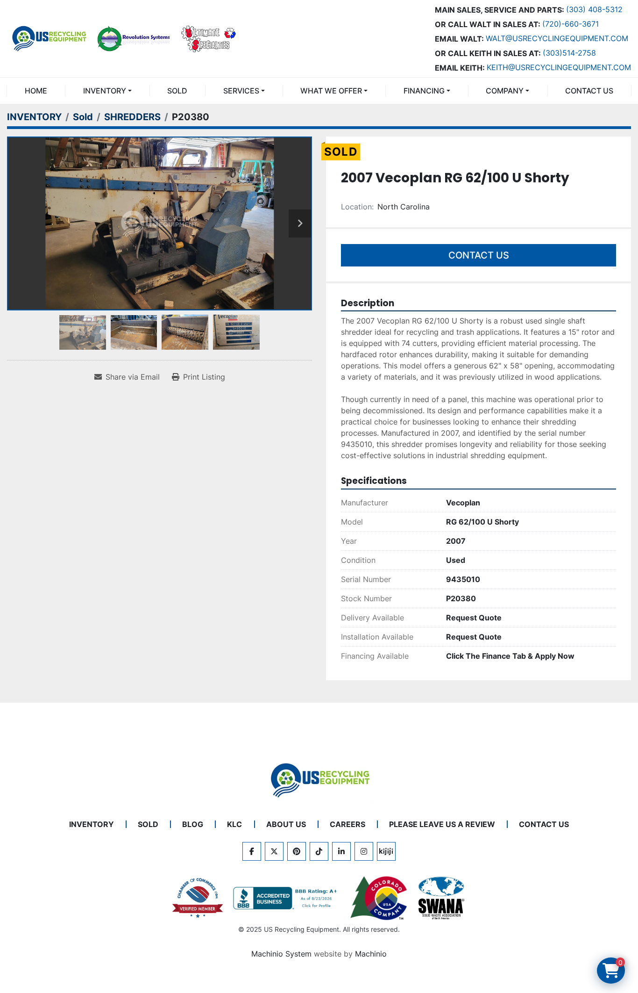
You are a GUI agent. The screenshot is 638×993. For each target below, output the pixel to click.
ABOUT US (286, 824)
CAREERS (347, 824)
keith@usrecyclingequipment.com (559, 67)
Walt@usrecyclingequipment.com (557, 38)
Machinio (371, 953)
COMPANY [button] (505, 90)
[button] (107, 91)
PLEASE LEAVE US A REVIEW (442, 824)
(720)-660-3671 (570, 24)
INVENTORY (104, 90)
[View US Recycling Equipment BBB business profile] (286, 898)
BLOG (192, 824)
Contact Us (478, 255)
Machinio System (281, 953)
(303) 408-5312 (594, 9)
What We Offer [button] (331, 90)
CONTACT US (589, 90)
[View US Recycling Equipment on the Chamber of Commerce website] (198, 898)
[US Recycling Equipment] (319, 779)
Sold (177, 90)
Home (36, 90)
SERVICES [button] (241, 90)
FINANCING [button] (424, 90)
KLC (234, 824)
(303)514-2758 (569, 53)
